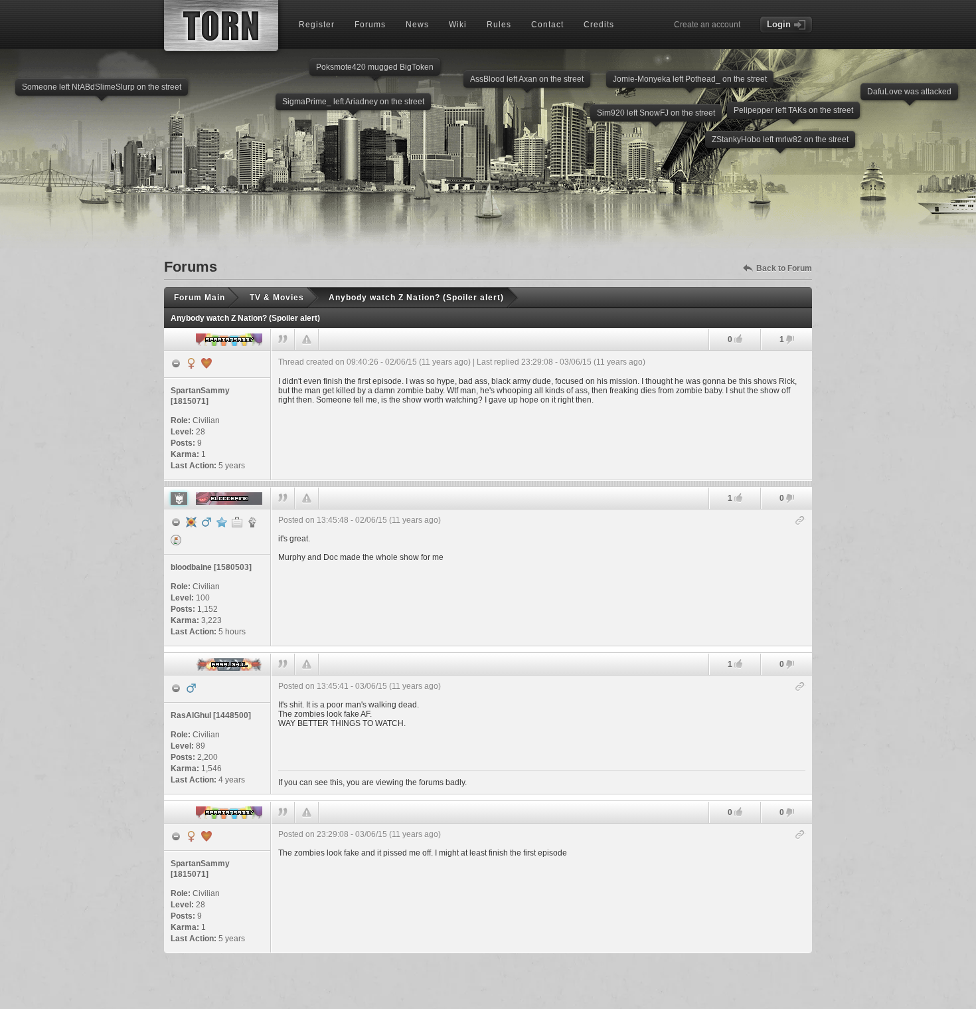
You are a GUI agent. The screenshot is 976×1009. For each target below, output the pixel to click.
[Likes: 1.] (738, 498)
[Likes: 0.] (738, 339)
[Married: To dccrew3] (206, 363)
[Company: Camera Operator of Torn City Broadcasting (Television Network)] (237, 522)
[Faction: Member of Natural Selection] (252, 522)
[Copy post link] (800, 521)
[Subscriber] (221, 522)
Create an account (707, 24)
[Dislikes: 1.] (790, 340)
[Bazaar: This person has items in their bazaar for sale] (176, 540)
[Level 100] (191, 522)
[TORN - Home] (221, 25)
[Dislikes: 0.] (790, 499)
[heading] (542, 415)
